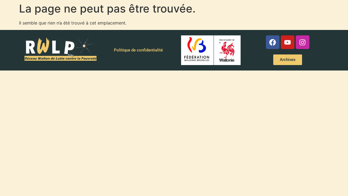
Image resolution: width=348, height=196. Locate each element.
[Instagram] (302, 42)
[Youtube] (287, 42)
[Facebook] (272, 42)
